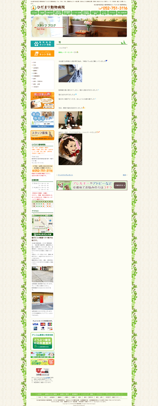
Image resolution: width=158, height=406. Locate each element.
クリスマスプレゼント (65, 175)
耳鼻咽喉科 (36, 76)
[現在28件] (42, 127)
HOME (40, 394)
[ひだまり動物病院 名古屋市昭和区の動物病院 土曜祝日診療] (57, 8)
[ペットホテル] (104, 13)
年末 (124, 175)
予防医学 (35, 87)
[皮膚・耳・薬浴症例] (58, 13)
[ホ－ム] (34, 13)
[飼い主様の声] (122, 13)
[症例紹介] (86, 13)
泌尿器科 (35, 68)
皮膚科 (35, 73)
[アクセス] (112, 13)
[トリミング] (95, 13)
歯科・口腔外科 (37, 81)
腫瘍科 (35, 71)
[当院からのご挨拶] (42, 13)
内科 (34, 65)
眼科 (34, 79)
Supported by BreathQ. (79, 405)
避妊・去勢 (36, 84)
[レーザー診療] (76, 13)
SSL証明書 (47, 377)
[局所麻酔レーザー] (67, 13)
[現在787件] (42, 108)
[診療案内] (49, 13)
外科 (34, 62)
